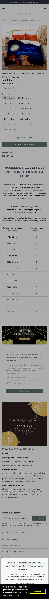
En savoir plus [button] (13, 595)
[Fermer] (45, 560)
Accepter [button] (37, 591)
